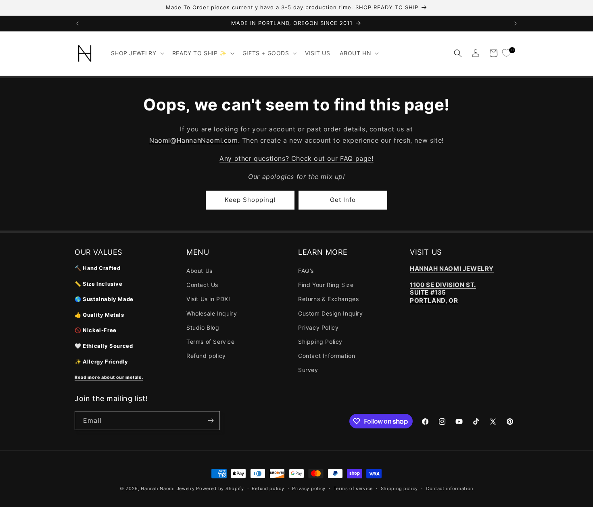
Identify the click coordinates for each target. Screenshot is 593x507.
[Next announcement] (515, 23)
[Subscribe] (210, 420)
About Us (199, 270)
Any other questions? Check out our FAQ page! (296, 158)
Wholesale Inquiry (211, 313)
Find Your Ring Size (325, 284)
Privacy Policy (318, 327)
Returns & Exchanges (328, 298)
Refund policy (206, 355)
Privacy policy (309, 488)
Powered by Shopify (220, 488)
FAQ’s (306, 270)
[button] (136, 53)
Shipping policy (399, 488)
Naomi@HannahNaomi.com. (194, 140)
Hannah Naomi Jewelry (167, 488)
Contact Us (202, 284)
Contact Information (326, 355)
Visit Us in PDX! (208, 298)
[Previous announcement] (77, 23)
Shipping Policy (320, 341)
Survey (308, 369)
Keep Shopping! (250, 200)
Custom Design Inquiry (330, 313)
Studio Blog (202, 327)
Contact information (449, 488)
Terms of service (353, 488)
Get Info (343, 200)
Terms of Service (210, 341)
